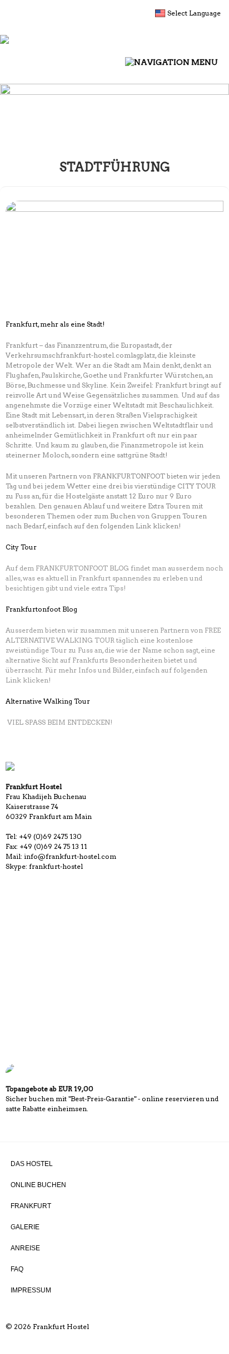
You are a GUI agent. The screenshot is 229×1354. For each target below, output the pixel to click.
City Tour (21, 547)
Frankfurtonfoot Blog (41, 609)
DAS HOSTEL (32, 1164)
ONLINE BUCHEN (38, 1185)
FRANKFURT (31, 1206)
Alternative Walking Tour (48, 701)
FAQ (17, 1269)
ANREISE (25, 1248)
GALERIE (25, 1227)
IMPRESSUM (31, 1290)
